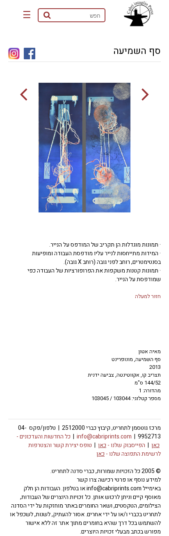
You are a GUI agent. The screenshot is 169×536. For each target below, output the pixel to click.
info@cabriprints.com (104, 436)
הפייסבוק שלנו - (121, 445)
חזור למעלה (148, 296)
